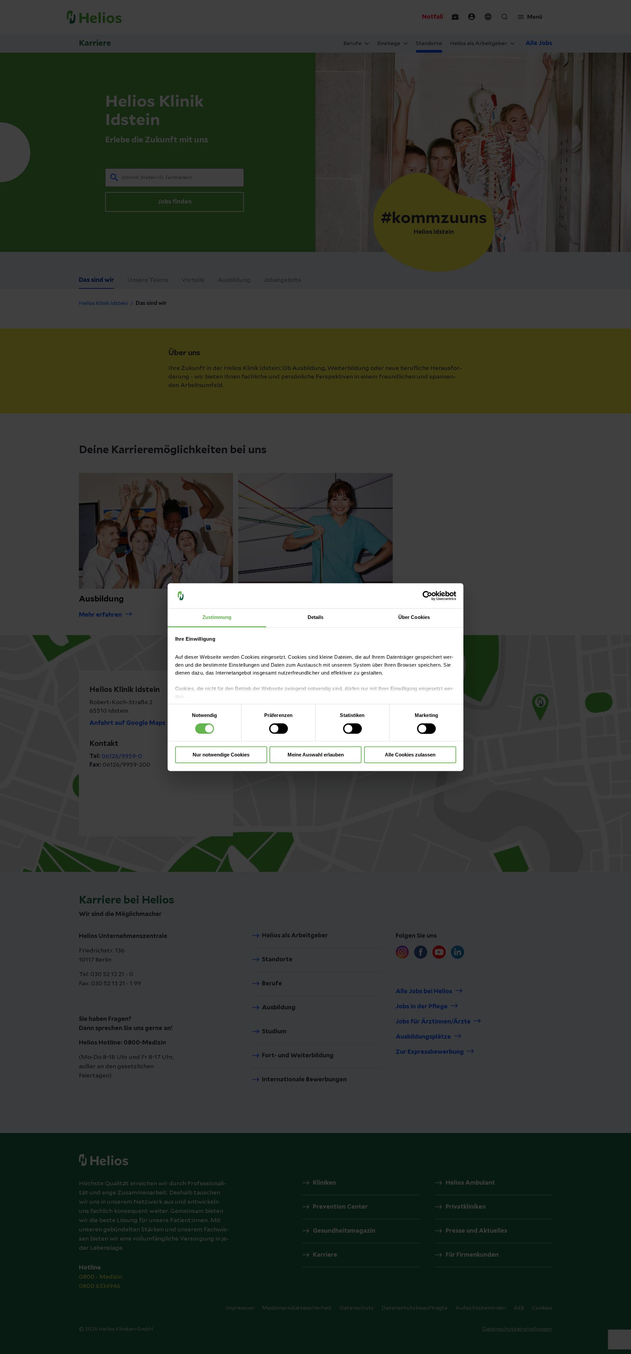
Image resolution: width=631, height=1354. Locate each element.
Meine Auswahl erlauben (316, 755)
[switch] (278, 728)
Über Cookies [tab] (414, 617)
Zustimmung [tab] (217, 617)
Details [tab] (316, 617)
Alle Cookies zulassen (410, 755)
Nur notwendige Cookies (221, 755)
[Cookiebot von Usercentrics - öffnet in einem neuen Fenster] (427, 596)
